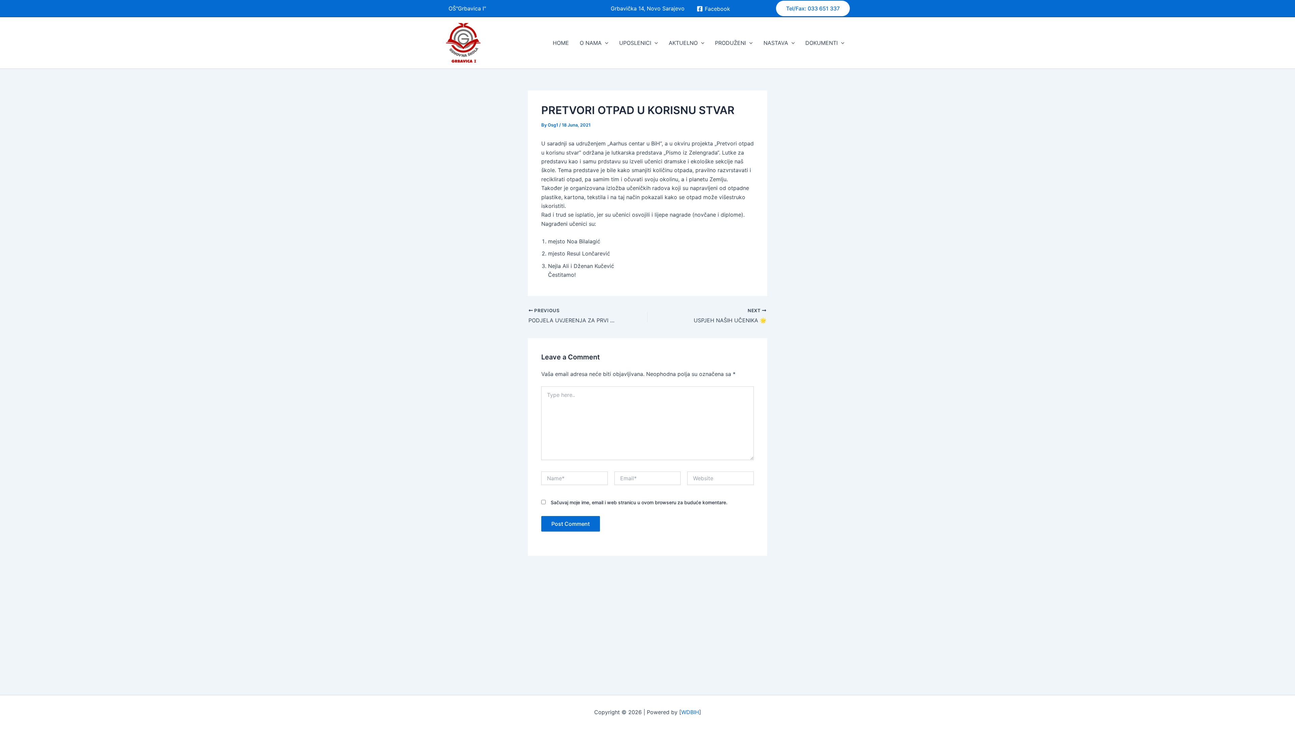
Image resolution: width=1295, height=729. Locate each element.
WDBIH (690, 712)
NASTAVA (776, 42)
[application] (605, 42)
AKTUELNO (683, 42)
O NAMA (591, 42)
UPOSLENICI (635, 42)
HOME (561, 42)
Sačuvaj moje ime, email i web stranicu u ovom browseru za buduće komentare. (639, 502)
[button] (813, 8)
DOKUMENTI (821, 42)
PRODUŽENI (730, 42)
